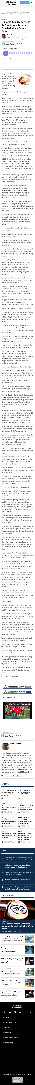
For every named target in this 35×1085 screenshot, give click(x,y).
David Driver (24, 841)
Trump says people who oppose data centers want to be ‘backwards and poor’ (12, 950)
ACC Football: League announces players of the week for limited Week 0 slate (17, 926)
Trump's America (7, 946)
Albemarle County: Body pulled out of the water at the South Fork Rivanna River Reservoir (12, 939)
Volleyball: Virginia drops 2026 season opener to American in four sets (12, 961)
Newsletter (7, 1033)
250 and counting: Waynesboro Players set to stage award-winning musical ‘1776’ (12, 994)
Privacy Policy (8, 1043)
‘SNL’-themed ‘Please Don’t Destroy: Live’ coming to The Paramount (11, 983)
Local (4, 935)
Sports (4, 19)
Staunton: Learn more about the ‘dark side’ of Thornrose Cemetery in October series (12, 972)
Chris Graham (8, 797)
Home (3, 13)
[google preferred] (9, 43)
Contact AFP (7, 1017)
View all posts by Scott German (11, 776)
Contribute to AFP (9, 1022)
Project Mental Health (10, 1038)
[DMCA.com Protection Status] (17, 1080)
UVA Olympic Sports (8, 957)
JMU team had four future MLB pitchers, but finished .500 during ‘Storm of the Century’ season (25, 835)
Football (5, 921)
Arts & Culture (6, 968)
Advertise (6, 1028)
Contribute (24, 3)
